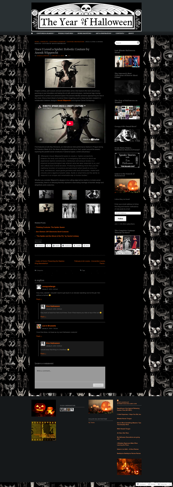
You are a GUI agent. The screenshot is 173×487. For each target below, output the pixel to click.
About (131, 33)
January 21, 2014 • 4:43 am (50, 289)
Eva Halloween (53, 306)
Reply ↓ (39, 299)
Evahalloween (43, 55)
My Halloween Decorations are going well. (128, 438)
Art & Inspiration (103, 33)
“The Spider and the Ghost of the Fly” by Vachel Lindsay (57, 236)
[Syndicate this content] (129, 400)
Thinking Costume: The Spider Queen (50, 227)
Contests (120, 33)
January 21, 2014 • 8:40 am (54, 309)
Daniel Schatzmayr (79, 273)
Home (37, 41)
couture (69, 273)
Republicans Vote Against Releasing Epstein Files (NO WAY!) (128, 409)
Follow (120, 218)
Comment (98, 385)
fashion (95, 273)
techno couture (46, 275)
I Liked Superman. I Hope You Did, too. (129, 414)
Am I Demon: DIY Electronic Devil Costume (52, 231)
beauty (42, 273)
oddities (102, 273)
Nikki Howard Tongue (123, 429)
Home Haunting (84, 33)
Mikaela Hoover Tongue (124, 418)
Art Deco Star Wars (123, 433)
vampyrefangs (48, 286)
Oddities (75, 270)
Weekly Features (65, 33)
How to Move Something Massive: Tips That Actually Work (129, 423)
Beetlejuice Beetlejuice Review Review (129, 453)
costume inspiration (59, 273)
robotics (38, 275)
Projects (44, 41)
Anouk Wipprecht (64, 100)
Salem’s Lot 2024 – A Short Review (128, 449)
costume (49, 273)
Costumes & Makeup (45, 33)
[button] (46, 194)
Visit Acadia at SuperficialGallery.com (127, 402)
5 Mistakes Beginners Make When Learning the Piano (127, 444)
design (89, 273)
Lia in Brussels (49, 325)
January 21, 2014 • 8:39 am (54, 346)
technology (56, 275)
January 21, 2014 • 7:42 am (50, 328)
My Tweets (92, 422)
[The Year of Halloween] (86, 17)
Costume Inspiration (75, 41)
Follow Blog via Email (122, 199)
